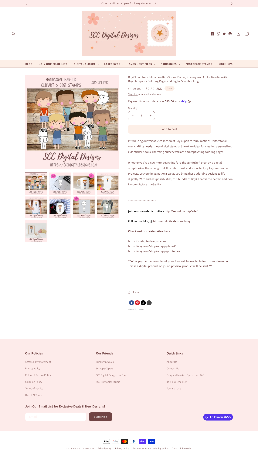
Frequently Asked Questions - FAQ (185, 375)
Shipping (133, 94)
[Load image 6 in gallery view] (60, 207)
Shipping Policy (33, 382)
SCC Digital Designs (83, 448)
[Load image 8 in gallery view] (108, 207)
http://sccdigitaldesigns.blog (171, 221)
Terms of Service (34, 388)
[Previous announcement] (26, 3)
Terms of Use (174, 388)
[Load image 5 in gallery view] (36, 207)
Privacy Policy (32, 368)
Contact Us (173, 368)
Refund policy (104, 448)
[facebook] (131, 302)
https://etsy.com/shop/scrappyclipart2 (152, 246)
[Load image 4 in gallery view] (108, 183)
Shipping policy (160, 448)
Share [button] (135, 292)
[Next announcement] (231, 3)
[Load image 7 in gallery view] (84, 207)
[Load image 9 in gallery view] (36, 231)
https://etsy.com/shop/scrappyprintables (154, 251)
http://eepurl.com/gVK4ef (181, 211)
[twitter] (143, 302)
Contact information (182, 448)
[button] (13, 34)
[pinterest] (137, 302)
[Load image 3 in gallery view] (84, 183)
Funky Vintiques (105, 362)
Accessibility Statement (38, 362)
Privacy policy (122, 448)
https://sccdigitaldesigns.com (147, 241)
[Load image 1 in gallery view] (36, 183)
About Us (172, 362)
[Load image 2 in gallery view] (60, 183)
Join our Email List (177, 382)
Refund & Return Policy (38, 375)
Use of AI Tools (33, 395)
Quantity (132, 108)
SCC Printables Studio (108, 382)
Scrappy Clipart (104, 368)
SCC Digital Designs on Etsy (111, 375)
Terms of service (141, 448)
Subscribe (100, 416)
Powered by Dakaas (136, 309)
